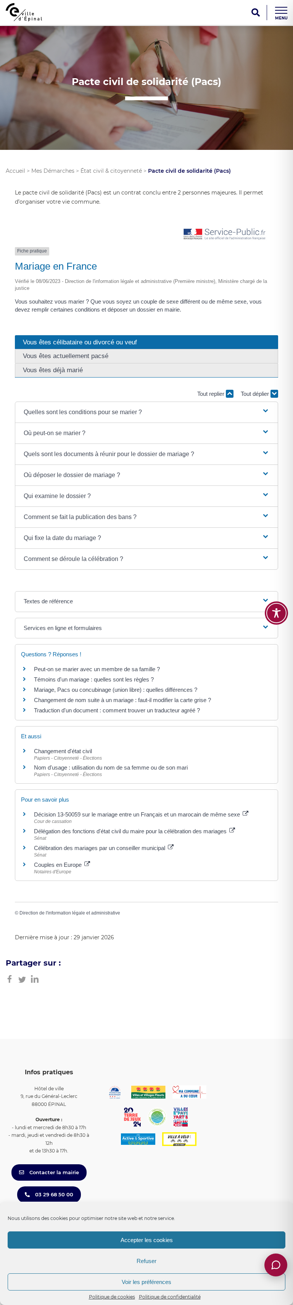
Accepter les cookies (147, 1240)
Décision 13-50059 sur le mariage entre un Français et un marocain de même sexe (137, 814)
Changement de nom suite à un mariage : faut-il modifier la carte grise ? (122, 700)
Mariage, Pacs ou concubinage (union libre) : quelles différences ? (115, 689)
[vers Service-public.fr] (224, 234)
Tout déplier (255, 394)
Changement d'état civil (63, 751)
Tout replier (211, 394)
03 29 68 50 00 (53, 1194)
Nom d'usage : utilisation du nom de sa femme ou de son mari (111, 767)
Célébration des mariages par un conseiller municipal (100, 848)
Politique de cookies (112, 1297)
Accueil (15, 170)
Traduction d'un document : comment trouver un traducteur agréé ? (117, 710)
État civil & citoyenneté (111, 170)
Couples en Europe (58, 864)
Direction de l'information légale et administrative (69, 913)
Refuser (146, 1261)
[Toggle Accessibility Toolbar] (276, 613)
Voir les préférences (146, 1282)
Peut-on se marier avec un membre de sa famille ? (97, 669)
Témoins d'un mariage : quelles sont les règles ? (94, 679)
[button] (146, 412)
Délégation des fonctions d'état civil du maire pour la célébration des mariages (131, 831)
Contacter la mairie (53, 1172)
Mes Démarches (52, 170)
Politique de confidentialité (170, 1297)
